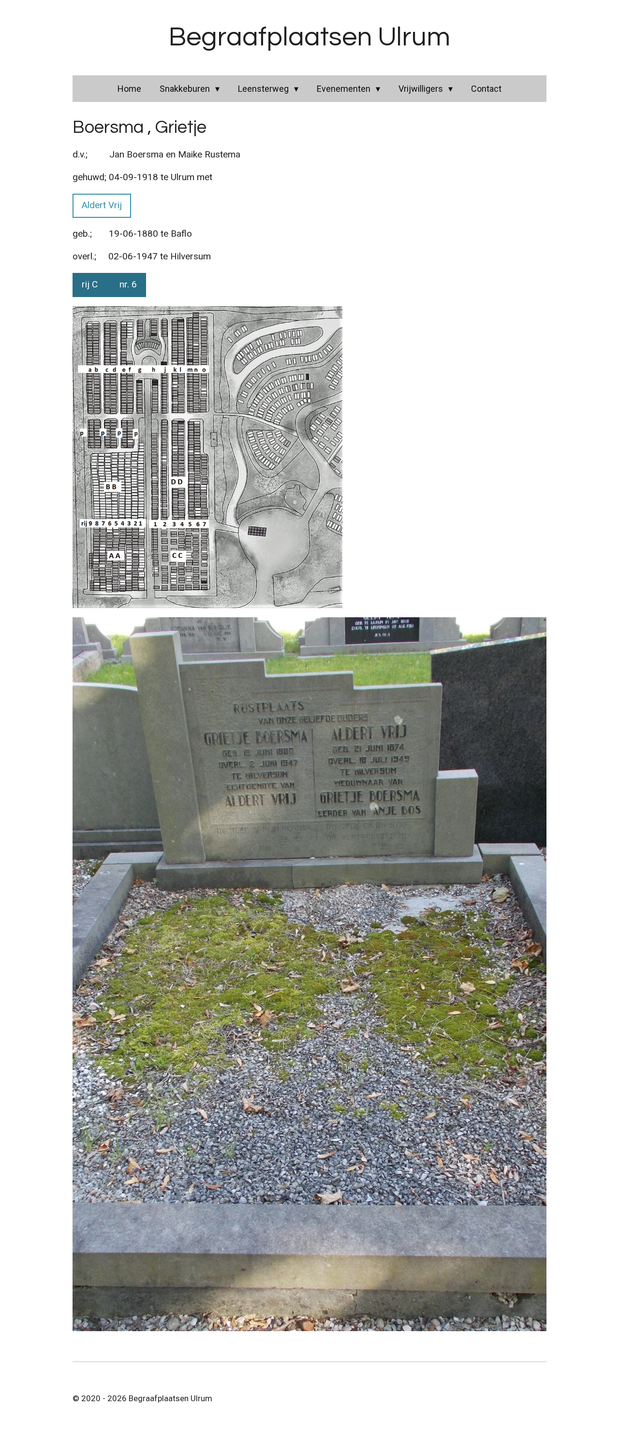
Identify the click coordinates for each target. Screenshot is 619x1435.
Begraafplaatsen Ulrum (309, 37)
